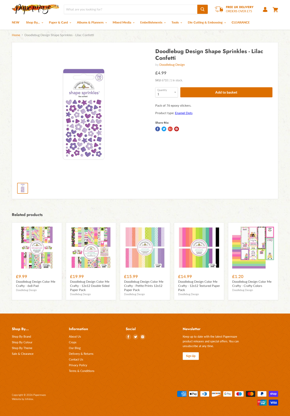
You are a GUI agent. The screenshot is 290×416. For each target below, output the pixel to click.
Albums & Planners (90, 22)
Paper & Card (59, 22)
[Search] (202, 9)
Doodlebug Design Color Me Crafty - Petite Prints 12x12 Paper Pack (143, 286)
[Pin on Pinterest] (176, 129)
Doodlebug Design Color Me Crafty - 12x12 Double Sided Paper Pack (89, 286)
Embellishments (151, 22)
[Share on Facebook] (157, 129)
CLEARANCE (241, 22)
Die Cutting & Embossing (205, 22)
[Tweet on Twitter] (164, 129)
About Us (75, 336)
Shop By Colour (22, 342)
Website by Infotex (22, 399)
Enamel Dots (184, 113)
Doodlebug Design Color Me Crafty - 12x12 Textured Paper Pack (199, 286)
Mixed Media (122, 22)
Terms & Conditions (81, 371)
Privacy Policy (78, 365)
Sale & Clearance (23, 353)
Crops (73, 342)
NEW (15, 22)
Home (16, 35)
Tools (175, 22)
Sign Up (191, 356)
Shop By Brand (21, 336)
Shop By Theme (22, 348)
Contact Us (76, 359)
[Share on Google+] (170, 129)
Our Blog (75, 348)
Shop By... (33, 22)
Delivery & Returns (81, 353)
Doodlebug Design (172, 64)
